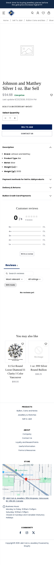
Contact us (27, 133)
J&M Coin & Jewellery (29, 543)
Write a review (27, 254)
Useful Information (27, 446)
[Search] (32, 13)
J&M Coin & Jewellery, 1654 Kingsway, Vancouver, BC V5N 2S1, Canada (27, 499)
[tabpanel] (27, 295)
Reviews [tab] (12, 265)
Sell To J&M (17, 20)
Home (6, 20)
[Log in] (37, 13)
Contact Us (27, 438)
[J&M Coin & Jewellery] (11, 13)
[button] (4, 13)
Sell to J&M (27, 419)
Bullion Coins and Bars (35, 20)
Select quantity (11, 112)
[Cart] (48, 13)
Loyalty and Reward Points (27, 442)
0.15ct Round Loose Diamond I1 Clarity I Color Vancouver (15, 371)
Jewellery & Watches (27, 415)
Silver (51, 20)
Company (27, 434)
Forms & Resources (27, 450)
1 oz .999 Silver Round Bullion (38, 367)
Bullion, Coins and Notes (27, 410)
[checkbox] (10, 285)
